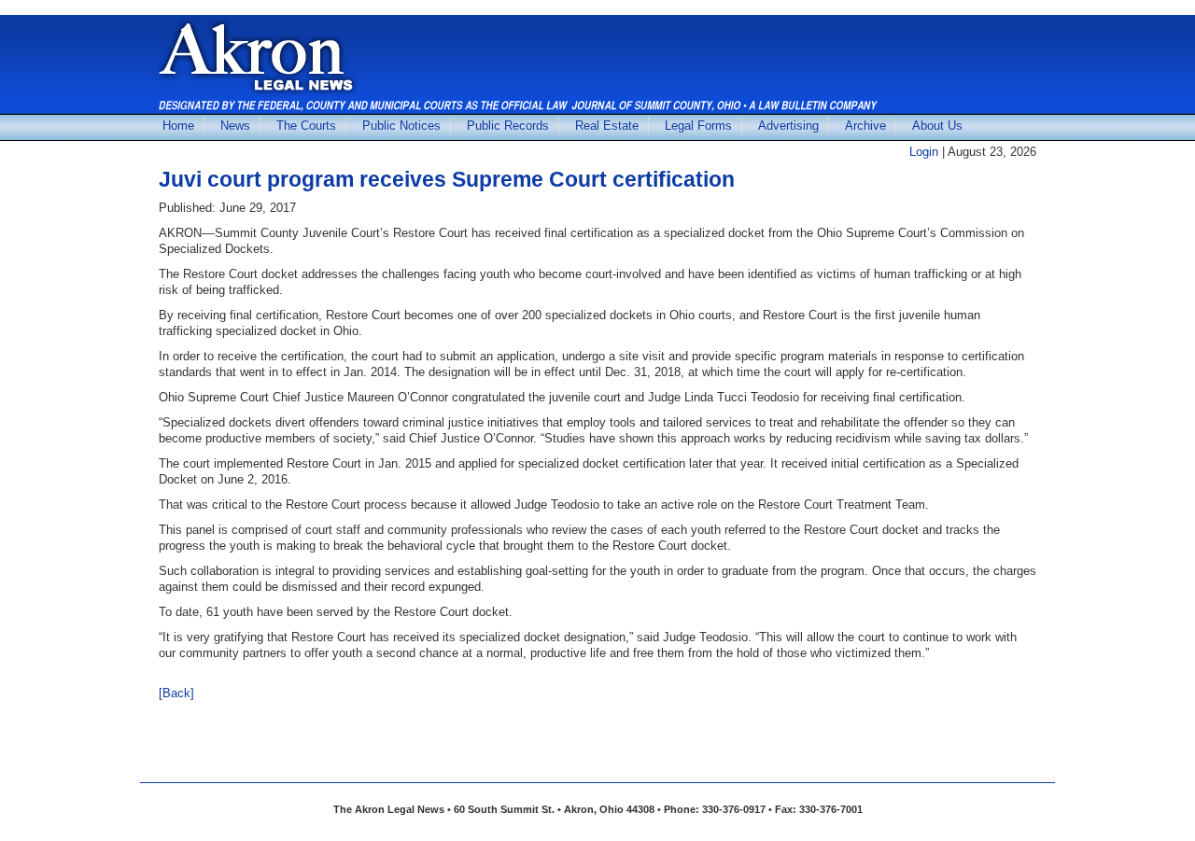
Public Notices (401, 126)
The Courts (306, 126)
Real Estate (607, 126)
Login (923, 152)
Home (178, 126)
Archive (865, 126)
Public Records (508, 126)
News (235, 126)
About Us (937, 126)
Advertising (788, 126)
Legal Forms (698, 126)
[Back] (176, 693)
